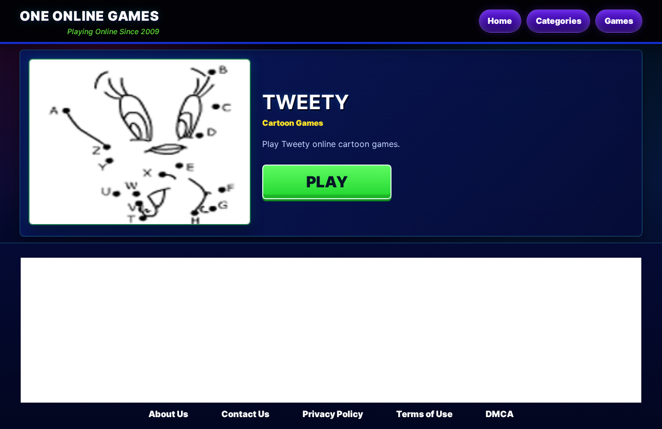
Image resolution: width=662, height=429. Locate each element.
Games (619, 21)
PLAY (327, 181)
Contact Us (245, 414)
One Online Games (89, 16)
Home (500, 21)
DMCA (500, 414)
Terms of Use (424, 414)
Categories (558, 21)
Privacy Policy (333, 414)
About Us (168, 414)
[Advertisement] (331, 330)
